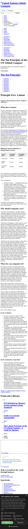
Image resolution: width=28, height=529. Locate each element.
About (5, 15)
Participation (7, 39)
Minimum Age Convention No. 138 (18, 130)
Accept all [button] (7, 522)
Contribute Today (5, 475)
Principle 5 (6, 84)
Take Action (7, 40)
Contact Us (6, 21)
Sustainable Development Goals (11, 485)
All (4, 10)
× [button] (26, 495)
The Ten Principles (10, 74)
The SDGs (6, 38)
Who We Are (7, 36)
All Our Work (7, 487)
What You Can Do (8, 489)
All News (6, 453)
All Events (6, 466)
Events (5, 18)
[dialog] (14, 511)
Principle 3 (6, 81)
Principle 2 (6, 80)
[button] (14, 526)
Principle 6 (6, 85)
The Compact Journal (9, 45)
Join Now (6, 492)
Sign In (5, 20)
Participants (10, 10)
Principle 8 (6, 88)
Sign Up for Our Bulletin (7, 476)
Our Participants (8, 486)
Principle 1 (6, 78)
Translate (15, 24)
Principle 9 (6, 89)
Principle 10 (7, 91)
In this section (4, 70)
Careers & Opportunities (10, 490)
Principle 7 (6, 87)
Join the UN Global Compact (8, 390)
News (5, 17)
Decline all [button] (20, 522)
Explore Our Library (9, 43)
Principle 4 (6, 82)
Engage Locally (8, 42)
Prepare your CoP (8, 493)
